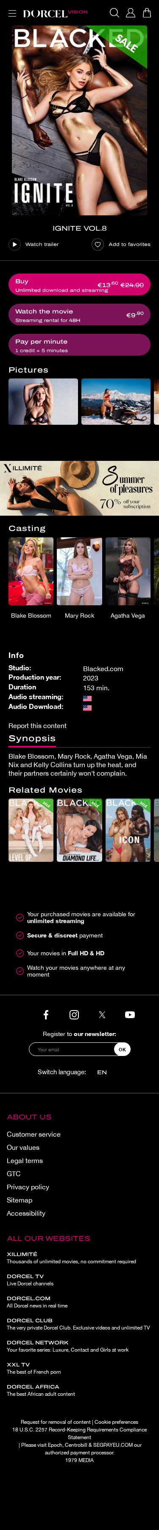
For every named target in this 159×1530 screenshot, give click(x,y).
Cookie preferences (116, 1422)
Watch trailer (42, 244)
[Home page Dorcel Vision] (55, 12)
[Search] (114, 12)
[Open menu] (10, 8)
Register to (79, 1033)
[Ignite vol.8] (79, 120)
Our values (23, 1147)
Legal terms (25, 1160)
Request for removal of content (56, 1422)
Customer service (34, 1134)
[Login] (131, 12)
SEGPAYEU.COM (113, 1445)
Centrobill (76, 1445)
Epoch (55, 1445)
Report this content (37, 725)
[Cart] (147, 12)
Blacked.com (103, 668)
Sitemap (19, 1200)
